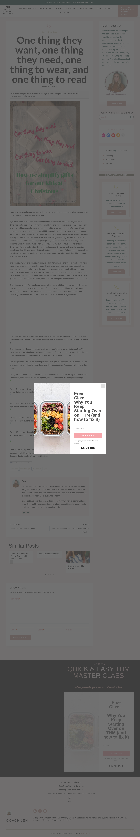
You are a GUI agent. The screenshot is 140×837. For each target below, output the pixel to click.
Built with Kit (88, 448)
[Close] (103, 386)
